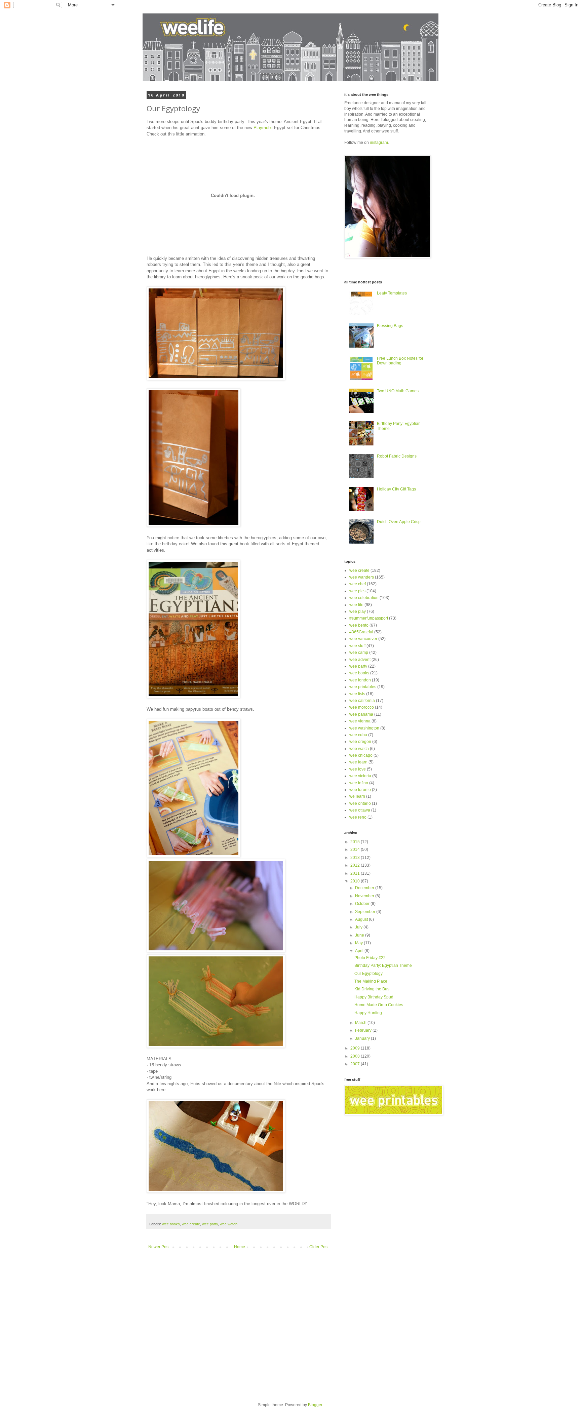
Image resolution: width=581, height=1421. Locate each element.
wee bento (359, 625)
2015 (355, 841)
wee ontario (360, 803)
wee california (362, 700)
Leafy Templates (392, 293)
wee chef (357, 584)
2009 (355, 1048)
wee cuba (358, 735)
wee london (360, 680)
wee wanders (361, 577)
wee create (191, 1224)
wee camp (358, 652)
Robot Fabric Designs (397, 456)
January (363, 1038)
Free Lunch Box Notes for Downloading (400, 360)
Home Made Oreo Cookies (378, 1004)
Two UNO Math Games (398, 391)
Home (239, 1247)
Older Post (318, 1247)
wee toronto (360, 789)
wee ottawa (359, 810)
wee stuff (357, 645)
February (364, 1030)
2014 (355, 849)
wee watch (228, 1224)
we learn (357, 796)
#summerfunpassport (368, 618)
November (365, 896)
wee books (171, 1224)
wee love (357, 769)
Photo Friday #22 (370, 957)
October (363, 903)
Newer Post (158, 1247)
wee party (210, 1224)
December (365, 887)
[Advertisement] (209, 1333)
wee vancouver (363, 638)
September (365, 911)
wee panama (361, 714)
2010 (355, 881)
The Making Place (370, 981)
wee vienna (360, 721)
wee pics (357, 591)
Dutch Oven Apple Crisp (399, 521)
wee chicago (361, 755)
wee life (356, 604)
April (359, 950)
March (361, 1022)
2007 (355, 1064)
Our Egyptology (368, 973)
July (359, 927)
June (360, 935)
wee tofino (358, 783)
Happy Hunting (368, 1013)
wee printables (362, 686)
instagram (379, 142)
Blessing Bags (390, 325)
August (362, 919)
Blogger (315, 1405)
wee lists (357, 694)
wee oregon (360, 741)
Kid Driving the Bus (371, 989)
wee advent (360, 659)
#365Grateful (361, 632)
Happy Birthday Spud (373, 997)
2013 (355, 857)
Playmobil (263, 127)
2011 (355, 873)
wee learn (358, 762)
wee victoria (360, 776)
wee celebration (364, 597)
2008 (355, 1056)
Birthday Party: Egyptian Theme (383, 965)
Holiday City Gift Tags (396, 489)
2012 (355, 865)
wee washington (364, 728)
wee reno (357, 817)
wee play (357, 611)
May (359, 943)
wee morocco (361, 707)
